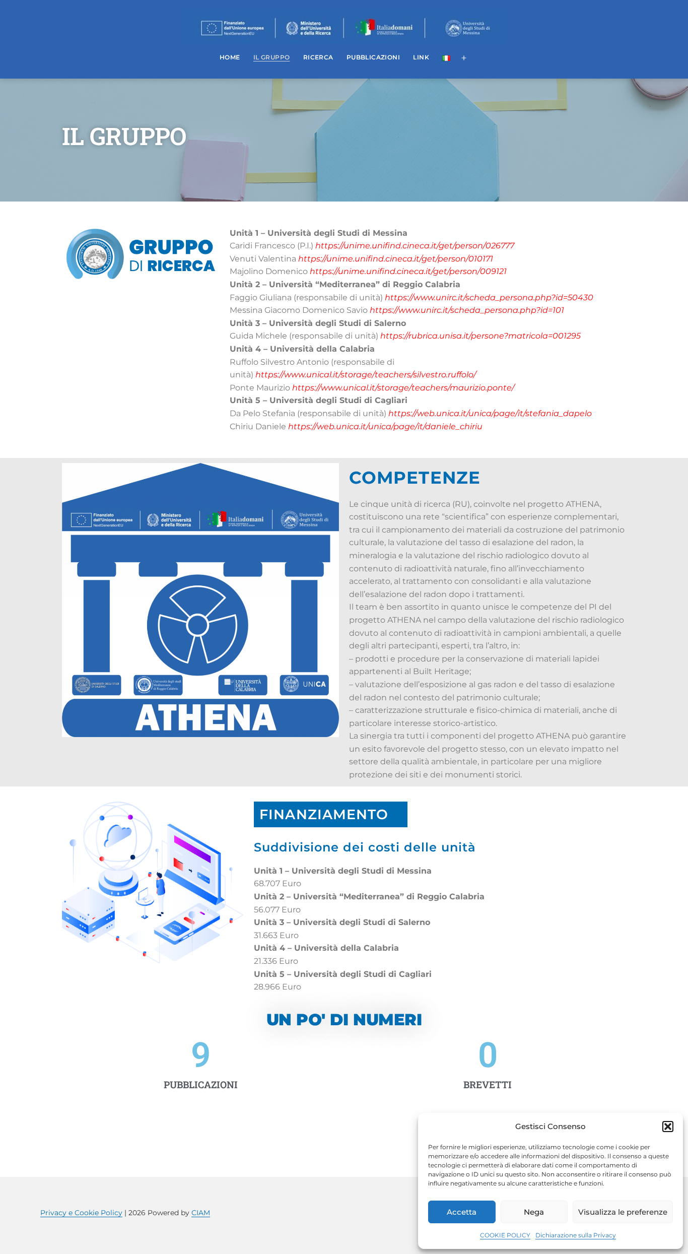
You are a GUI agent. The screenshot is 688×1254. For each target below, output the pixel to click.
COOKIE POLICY (505, 1235)
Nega (534, 1212)
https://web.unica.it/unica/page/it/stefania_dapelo (490, 413)
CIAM (200, 1212)
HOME (230, 57)
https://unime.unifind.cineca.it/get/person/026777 (414, 245)
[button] (668, 1126)
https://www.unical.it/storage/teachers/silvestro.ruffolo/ (365, 374)
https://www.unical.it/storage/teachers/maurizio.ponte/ (403, 387)
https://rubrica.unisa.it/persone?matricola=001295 (480, 336)
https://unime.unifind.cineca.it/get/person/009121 (408, 271)
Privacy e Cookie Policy (81, 1212)
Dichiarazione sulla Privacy (575, 1235)
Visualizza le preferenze (622, 1212)
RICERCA (318, 57)
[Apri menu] (464, 58)
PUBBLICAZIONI (373, 57)
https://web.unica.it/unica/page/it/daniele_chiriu (385, 426)
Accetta (461, 1212)
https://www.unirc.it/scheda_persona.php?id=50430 (489, 297)
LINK (421, 57)
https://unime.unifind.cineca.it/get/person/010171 (395, 258)
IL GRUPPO (271, 57)
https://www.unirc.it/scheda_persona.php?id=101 (467, 310)
